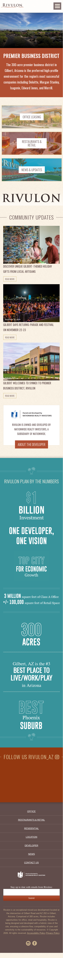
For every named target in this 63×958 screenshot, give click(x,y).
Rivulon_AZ (42, 757)
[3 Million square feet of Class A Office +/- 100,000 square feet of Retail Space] (31, 603)
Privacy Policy (53, 933)
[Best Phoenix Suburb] (31, 728)
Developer (31, 845)
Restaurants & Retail (31, 820)
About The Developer (31, 444)
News (31, 854)
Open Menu (57, 6)
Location (31, 837)
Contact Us (31, 862)
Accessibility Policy (36, 933)
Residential (31, 828)
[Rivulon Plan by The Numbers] (31, 519)
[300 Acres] (31, 650)
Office (31, 811)
